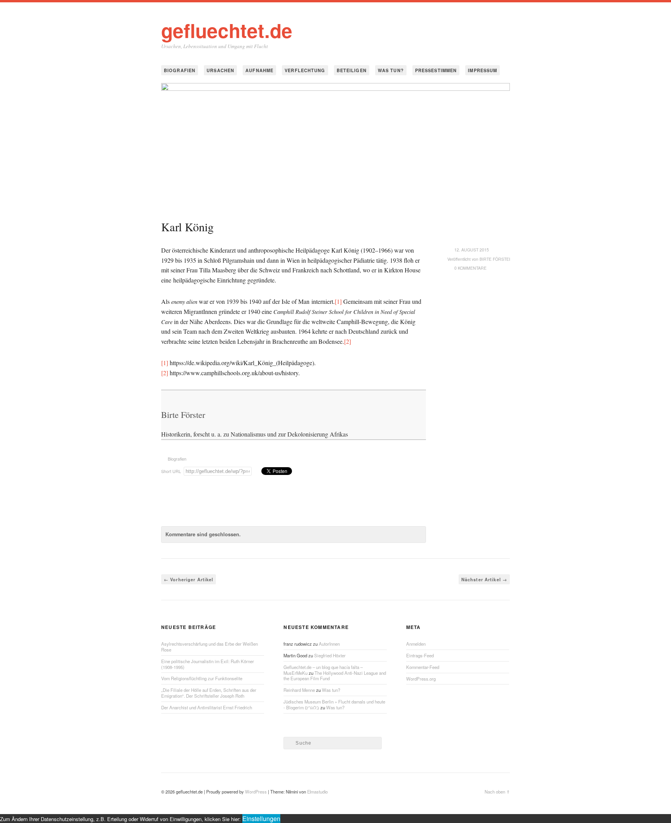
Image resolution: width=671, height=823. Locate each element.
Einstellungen (261, 818)
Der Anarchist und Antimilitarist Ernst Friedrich (206, 707)
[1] (338, 301)
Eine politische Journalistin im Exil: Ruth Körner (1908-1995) (207, 664)
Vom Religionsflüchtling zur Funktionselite (201, 678)
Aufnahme (259, 70)
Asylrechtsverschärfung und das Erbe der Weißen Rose (209, 647)
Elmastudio (317, 791)
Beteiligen (352, 70)
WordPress (256, 791)
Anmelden (416, 644)
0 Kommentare (470, 268)
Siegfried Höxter (330, 655)
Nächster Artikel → (484, 579)
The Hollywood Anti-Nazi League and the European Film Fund (334, 676)
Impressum (482, 70)
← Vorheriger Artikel (188, 579)
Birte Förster (496, 259)
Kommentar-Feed (422, 667)
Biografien (179, 70)
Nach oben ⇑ (497, 791)
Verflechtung (305, 70)
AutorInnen (329, 644)
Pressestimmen (436, 70)
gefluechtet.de (226, 30)
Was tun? (391, 70)
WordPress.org (421, 679)
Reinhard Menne (299, 690)
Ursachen (220, 70)
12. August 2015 (471, 250)
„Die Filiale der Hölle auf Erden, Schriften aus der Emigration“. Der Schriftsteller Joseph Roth (208, 693)
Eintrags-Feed (420, 655)
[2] (347, 341)
